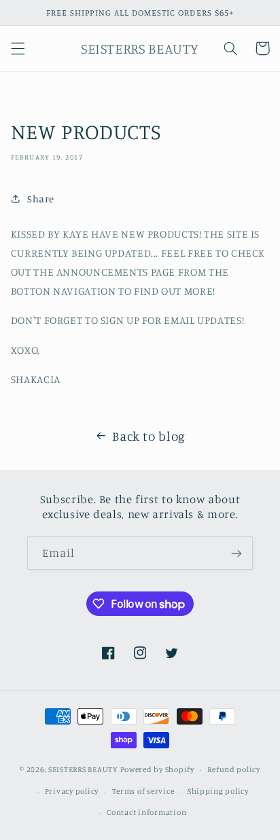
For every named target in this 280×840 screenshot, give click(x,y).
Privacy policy (72, 791)
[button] (17, 48)
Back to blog (149, 435)
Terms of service (143, 791)
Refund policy (233, 769)
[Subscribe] (236, 553)
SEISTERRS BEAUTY (83, 769)
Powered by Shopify (157, 769)
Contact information (146, 812)
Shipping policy (218, 791)
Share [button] (40, 198)
